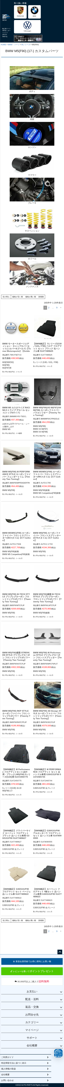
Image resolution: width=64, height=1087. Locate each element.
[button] (61, 308)
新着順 (41, 297)
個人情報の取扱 (8, 1069)
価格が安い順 (17, 297)
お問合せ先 (32, 1014)
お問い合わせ (7, 1080)
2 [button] (48, 307)
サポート (32, 1037)
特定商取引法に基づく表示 (13, 1063)
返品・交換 (32, 1006)
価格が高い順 (30, 297)
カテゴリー (32, 1022)
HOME (3, 45)
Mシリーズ (25, 45)
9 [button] (56, 307)
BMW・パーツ (13, 45)
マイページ (32, 1030)
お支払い (32, 991)
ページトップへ (59, 952)
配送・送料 (32, 999)
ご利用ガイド (7, 1057)
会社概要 (32, 1045)
